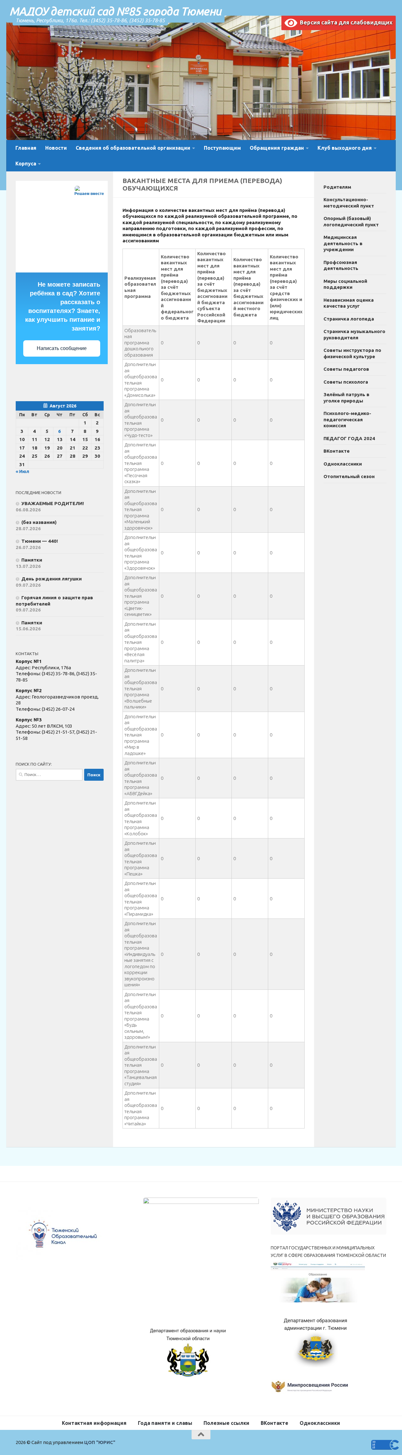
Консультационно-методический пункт (348, 202)
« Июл (22, 471)
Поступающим (222, 148)
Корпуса (25, 163)
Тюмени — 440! (39, 541)
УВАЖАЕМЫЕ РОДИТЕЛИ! (52, 503)
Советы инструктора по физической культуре (352, 353)
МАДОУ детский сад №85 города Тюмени (115, 11)
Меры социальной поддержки (345, 284)
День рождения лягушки (51, 578)
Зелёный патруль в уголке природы (346, 397)
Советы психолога (345, 382)
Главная (25, 148)
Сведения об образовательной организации (133, 148)
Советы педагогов (346, 369)
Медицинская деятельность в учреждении (342, 243)
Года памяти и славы (165, 1423)
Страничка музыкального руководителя (354, 334)
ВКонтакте (336, 451)
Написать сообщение (62, 348)
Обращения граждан (277, 148)
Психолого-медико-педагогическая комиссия (347, 419)
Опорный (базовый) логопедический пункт (351, 221)
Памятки (31, 560)
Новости (56, 148)
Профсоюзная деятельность (340, 265)
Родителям (337, 187)
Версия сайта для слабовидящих (345, 22)
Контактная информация (94, 1423)
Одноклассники (342, 463)
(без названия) (39, 522)
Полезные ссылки (226, 1423)
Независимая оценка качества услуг (348, 303)
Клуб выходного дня (345, 148)
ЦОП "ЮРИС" (99, 1442)
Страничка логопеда (348, 318)
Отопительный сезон (349, 476)
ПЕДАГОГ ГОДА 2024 (349, 438)
